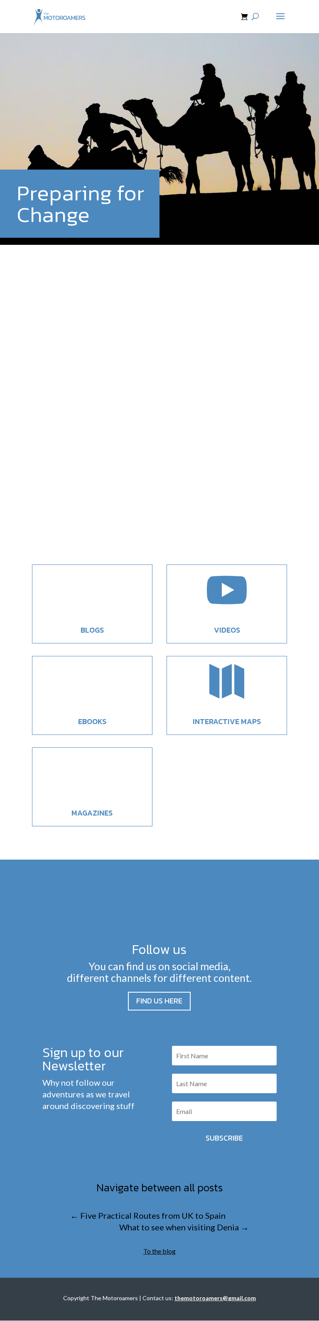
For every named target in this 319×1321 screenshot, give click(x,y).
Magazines (92, 812)
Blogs (92, 630)
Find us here (159, 1000)
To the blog (159, 1251)
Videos (227, 630)
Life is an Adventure (87, 490)
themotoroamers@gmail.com (215, 1297)
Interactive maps (227, 721)
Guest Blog (87, 505)
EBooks (92, 721)
